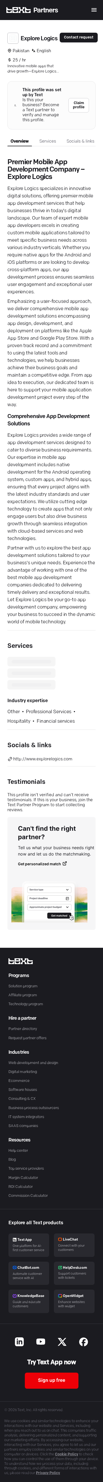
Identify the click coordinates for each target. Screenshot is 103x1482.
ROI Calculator (20, 1187)
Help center (18, 1151)
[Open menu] (94, 9)
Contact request (78, 38)
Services (47, 141)
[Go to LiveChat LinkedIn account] (19, 1343)
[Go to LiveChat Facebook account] (83, 1343)
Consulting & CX (22, 1099)
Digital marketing (22, 1072)
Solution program (23, 986)
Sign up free (51, 1380)
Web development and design (33, 1063)
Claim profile (79, 105)
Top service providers (26, 1169)
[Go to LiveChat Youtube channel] (40, 1343)
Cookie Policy (66, 1454)
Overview (20, 141)
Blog (12, 1160)
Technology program (25, 1004)
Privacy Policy (48, 1473)
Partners (45, 10)
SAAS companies (23, 1126)
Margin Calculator (23, 1178)
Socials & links (80, 141)
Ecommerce (19, 1081)
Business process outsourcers (33, 1108)
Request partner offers (27, 1038)
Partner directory (22, 1029)
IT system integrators (26, 1117)
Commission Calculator (28, 1196)
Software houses (22, 1090)
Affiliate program (22, 995)
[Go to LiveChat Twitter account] (62, 1343)
